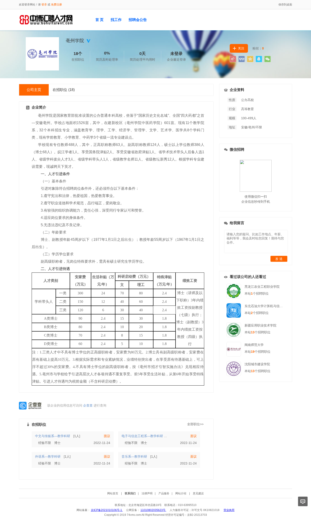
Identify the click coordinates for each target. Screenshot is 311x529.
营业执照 (229, 510)
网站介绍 (180, 493)
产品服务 (163, 493)
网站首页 (112, 493)
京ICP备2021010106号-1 (107, 510)
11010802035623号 (153, 510)
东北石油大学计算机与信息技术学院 (270, 306)
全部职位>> (195, 424)
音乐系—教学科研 (134, 456)
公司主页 (34, 90)
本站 (249, 293)
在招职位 (64, 90)
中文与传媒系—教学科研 (52, 436)
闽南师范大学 (254, 345)
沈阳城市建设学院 (257, 364)
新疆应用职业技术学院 (260, 325)
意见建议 (198, 493)
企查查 (88, 405)
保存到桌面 (285, 4)
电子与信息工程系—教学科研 (142, 436)
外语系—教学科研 (48, 456)
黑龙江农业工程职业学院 (262, 286)
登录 (44, 4)
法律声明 (147, 493)
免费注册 (56, 4)
